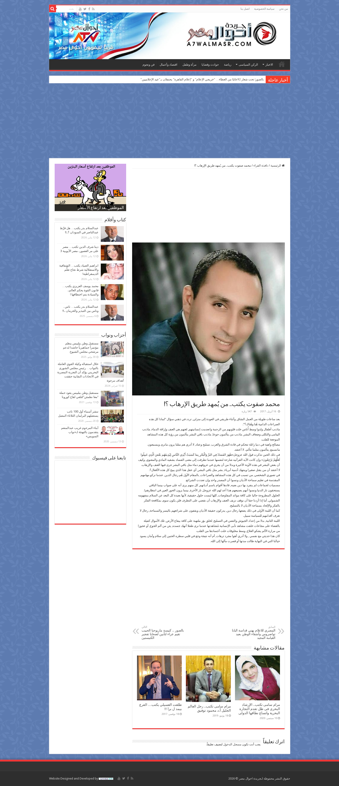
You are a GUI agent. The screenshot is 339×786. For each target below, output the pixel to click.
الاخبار (269, 64)
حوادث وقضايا (210, 64)
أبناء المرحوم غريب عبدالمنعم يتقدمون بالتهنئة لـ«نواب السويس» (79, 432)
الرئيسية (282, 64)
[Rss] (93, 9)
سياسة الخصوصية (264, 8)
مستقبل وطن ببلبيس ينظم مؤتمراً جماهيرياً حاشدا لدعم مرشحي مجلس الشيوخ (80, 347)
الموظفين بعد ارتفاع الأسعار (101, 208)
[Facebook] (89, 9)
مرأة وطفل (189, 64)
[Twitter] (85, 9)
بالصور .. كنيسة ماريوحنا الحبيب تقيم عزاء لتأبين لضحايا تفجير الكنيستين (163, 632)
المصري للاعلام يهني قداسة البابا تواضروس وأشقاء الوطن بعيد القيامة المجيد (253, 632)
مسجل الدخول (232, 744)
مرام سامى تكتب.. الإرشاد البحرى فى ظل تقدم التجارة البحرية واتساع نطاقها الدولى (259, 709)
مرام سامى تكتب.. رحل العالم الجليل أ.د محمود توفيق (209, 708)
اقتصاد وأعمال (168, 64)
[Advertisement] (169, 121)
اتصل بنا (245, 8)
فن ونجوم (149, 64)
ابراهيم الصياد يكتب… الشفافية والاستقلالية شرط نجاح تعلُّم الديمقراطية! (78, 270)
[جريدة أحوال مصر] (169, 35)
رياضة (227, 64)
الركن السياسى (248, 64)
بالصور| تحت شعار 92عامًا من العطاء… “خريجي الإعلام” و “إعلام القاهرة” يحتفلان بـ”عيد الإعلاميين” (202, 79)
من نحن (283, 8)
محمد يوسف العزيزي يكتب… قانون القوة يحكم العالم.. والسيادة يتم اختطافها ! (80, 290)
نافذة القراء (260, 165)
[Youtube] (80, 9)
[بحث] (52, 8)
